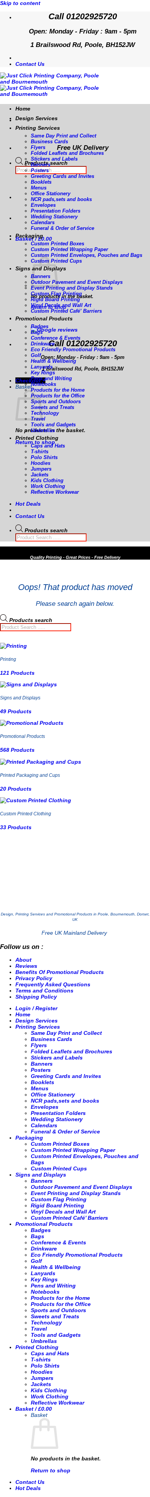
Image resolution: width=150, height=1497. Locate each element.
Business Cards (49, 141)
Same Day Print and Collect (63, 136)
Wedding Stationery (54, 217)
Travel (39, 1329)
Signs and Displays (40, 1175)
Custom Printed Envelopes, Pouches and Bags (86, 255)
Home (22, 109)
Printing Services (37, 128)
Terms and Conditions (44, 990)
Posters (40, 170)
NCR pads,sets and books (61, 199)
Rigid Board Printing (55, 299)
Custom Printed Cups (59, 1168)
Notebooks (43, 384)
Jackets (39, 475)
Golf (36, 355)
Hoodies (40, 463)
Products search (46, 530)
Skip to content (20, 3)
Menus (39, 188)
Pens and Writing (51, 378)
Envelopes (43, 205)
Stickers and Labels (54, 159)
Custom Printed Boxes (57, 243)
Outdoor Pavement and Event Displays (77, 282)
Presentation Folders (55, 211)
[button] (33, 239)
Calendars (43, 222)
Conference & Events (55, 338)
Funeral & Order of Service (62, 228)
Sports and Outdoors (56, 401)
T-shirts (39, 451)
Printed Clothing (36, 438)
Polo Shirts (44, 457)
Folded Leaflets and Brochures (67, 153)
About (23, 960)
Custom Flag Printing (56, 294)
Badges (39, 326)
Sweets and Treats (52, 407)
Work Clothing (48, 486)
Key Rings (43, 373)
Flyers (38, 147)
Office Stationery (50, 193)
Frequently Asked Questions (52, 984)
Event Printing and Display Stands (72, 288)
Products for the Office (58, 396)
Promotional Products (44, 318)
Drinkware (43, 344)
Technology (45, 413)
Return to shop (35, 442)
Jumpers (41, 469)
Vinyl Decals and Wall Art (61, 305)
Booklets (41, 182)
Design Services (36, 118)
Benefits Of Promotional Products (59, 972)
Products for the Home (58, 390)
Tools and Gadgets (53, 424)
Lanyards (42, 367)
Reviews (26, 966)
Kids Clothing (47, 480)
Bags (37, 332)
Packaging (29, 236)
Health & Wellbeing (53, 361)
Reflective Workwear (55, 492)
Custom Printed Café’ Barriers (66, 311)
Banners (40, 165)
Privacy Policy (33, 978)
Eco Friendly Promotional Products (73, 349)
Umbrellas (43, 430)
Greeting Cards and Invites (62, 176)
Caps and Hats (48, 446)
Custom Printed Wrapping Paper (69, 249)
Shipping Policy (36, 997)
